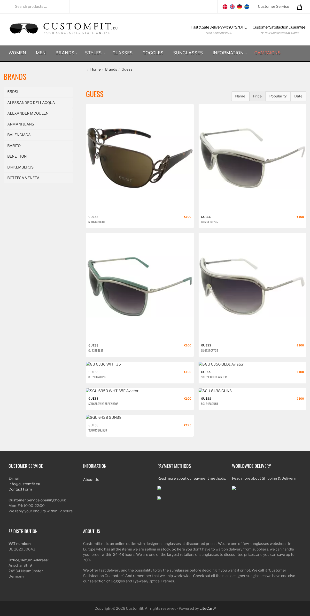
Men (41, 52)
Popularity (278, 96)
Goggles (152, 52)
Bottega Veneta (23, 178)
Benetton (17, 156)
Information (229, 52)
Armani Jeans (20, 124)
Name (240, 96)
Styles (94, 52)
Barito (14, 146)
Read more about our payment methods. (191, 478)
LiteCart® (208, 608)
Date (298, 96)
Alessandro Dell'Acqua (31, 103)
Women (17, 52)
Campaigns (267, 52)
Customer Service (273, 6)
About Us (91, 479)
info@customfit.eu (24, 484)
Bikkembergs (20, 167)
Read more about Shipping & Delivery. (264, 478)
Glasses (122, 52)
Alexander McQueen (27, 113)
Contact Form (20, 489)
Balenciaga (19, 135)
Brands (65, 52)
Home (95, 69)
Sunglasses (188, 52)
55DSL (13, 92)
